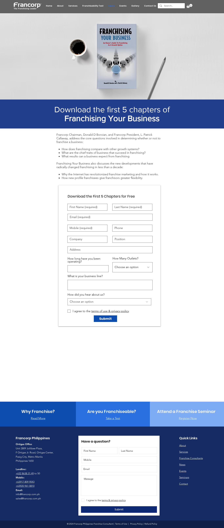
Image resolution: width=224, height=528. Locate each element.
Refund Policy (150, 524)
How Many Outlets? (125, 258)
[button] (189, 6)
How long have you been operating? (84, 260)
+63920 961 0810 (25, 485)
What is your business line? (85, 276)
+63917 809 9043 (25, 481)
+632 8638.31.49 (25, 473)
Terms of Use (121, 524)
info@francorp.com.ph (28, 494)
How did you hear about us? (86, 294)
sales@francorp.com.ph (28, 498)
